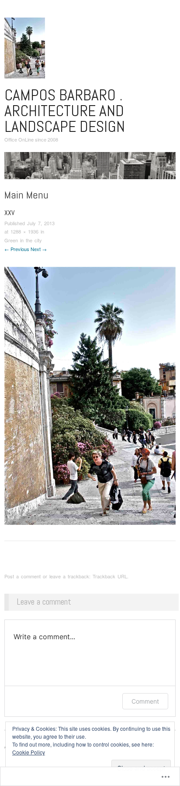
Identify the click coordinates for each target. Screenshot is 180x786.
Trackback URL (110, 576)
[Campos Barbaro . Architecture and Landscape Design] (90, 169)
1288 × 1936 (24, 231)
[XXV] (90, 395)
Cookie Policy (28, 752)
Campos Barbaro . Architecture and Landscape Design (64, 111)
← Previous (16, 248)
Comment (145, 701)
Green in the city (23, 240)
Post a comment (22, 576)
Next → (39, 248)
